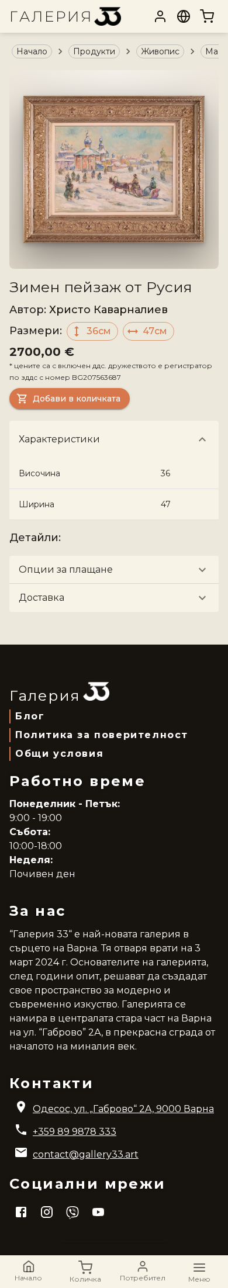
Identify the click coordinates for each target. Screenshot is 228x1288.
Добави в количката (76, 398)
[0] (207, 16)
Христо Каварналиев (108, 309)
